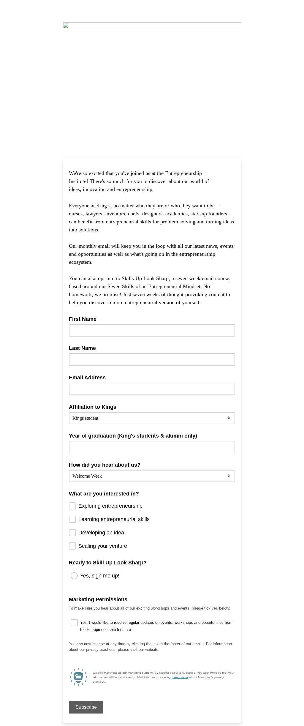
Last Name (82, 348)
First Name (84, 318)
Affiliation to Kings (94, 406)
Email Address (89, 377)
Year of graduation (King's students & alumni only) (133, 436)
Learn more (180, 677)
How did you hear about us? (104, 465)
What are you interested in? (104, 494)
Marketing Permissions (100, 599)
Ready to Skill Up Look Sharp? (108, 563)
